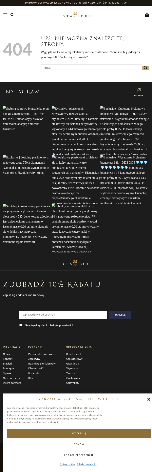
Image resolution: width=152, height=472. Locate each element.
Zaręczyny (34, 359)
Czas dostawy (74, 359)
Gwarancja (72, 363)
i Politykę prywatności (61, 325)
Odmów (79, 444)
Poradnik (33, 373)
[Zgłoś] (145, 68)
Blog (30, 378)
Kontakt (7, 359)
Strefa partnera (12, 383)
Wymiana (72, 368)
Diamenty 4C (36, 368)
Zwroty (70, 373)
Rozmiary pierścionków (42, 363)
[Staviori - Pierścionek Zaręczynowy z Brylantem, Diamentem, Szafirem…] (76, 15)
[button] (149, 399)
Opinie (7, 373)
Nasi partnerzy (11, 378)
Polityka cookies (67, 464)
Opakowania (73, 378)
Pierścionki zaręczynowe (42, 354)
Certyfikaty (72, 383)
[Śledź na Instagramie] (139, 91)
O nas (6, 354)
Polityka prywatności (87, 464)
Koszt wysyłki (74, 354)
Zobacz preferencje (79, 455)
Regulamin (42, 325)
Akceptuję (79, 433)
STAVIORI (139, 96)
